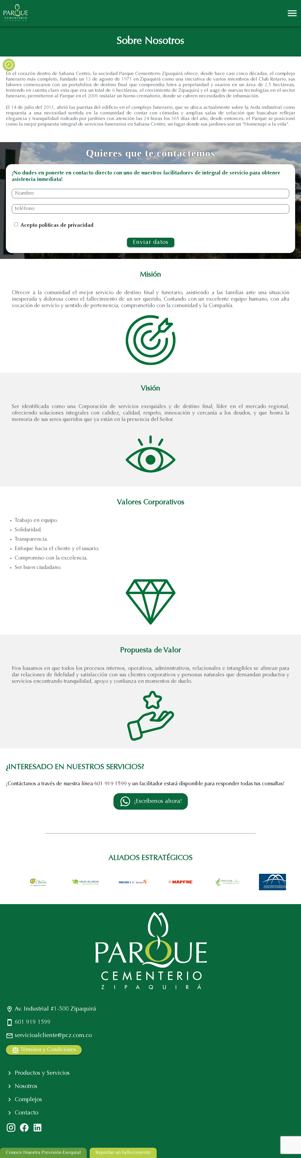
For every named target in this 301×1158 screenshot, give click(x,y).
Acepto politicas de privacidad (57, 225)
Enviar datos (150, 242)
